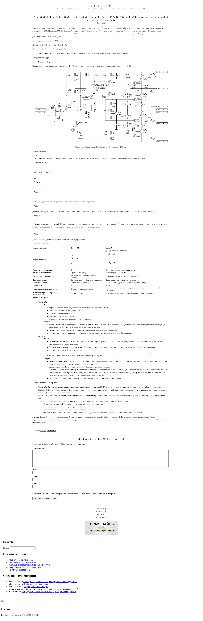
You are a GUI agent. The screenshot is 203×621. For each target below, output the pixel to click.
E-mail (35, 477)
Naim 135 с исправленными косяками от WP (30, 565)
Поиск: (6, 548)
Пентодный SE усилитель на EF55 (25, 562)
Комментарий (38, 448)
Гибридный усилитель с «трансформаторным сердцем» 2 (50, 581)
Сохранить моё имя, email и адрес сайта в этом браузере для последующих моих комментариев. (74, 494)
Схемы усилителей (48, 431)
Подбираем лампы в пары (35, 584)
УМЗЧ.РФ (101, 5)
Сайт (34, 484)
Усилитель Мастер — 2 (19, 570)
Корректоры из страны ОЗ (21, 560)
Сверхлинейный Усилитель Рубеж (25, 567)
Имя (35, 470)
